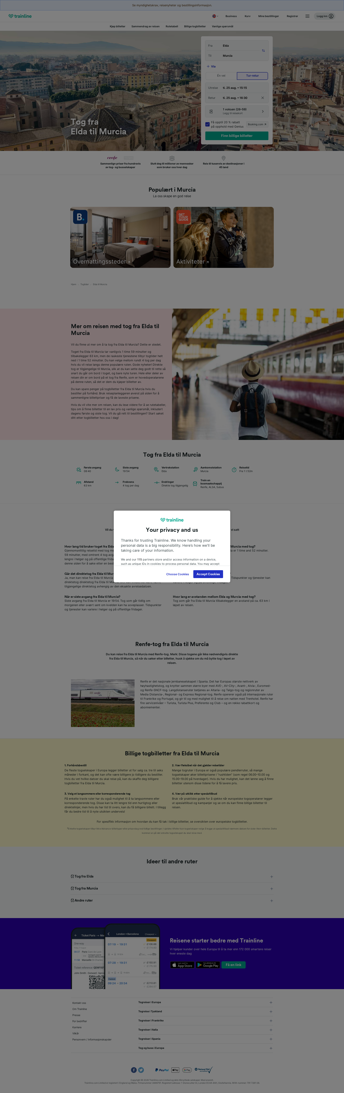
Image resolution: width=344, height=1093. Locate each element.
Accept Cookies (208, 574)
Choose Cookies (177, 574)
